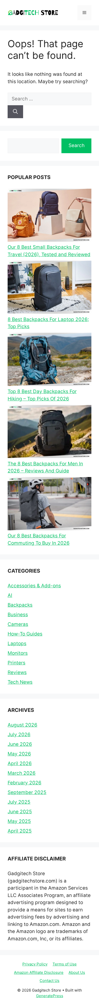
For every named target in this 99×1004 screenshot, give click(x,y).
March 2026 (22, 773)
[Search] (15, 111)
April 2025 (20, 831)
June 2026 (20, 744)
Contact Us (49, 980)
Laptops (17, 643)
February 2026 (24, 783)
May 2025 (19, 821)
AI (10, 595)
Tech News (20, 682)
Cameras (18, 624)
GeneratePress (49, 995)
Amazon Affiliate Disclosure (38, 972)
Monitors (18, 653)
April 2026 (20, 763)
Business (18, 615)
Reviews (17, 672)
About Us (77, 972)
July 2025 (19, 802)
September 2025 (27, 792)
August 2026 (22, 725)
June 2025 (20, 812)
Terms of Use (65, 964)
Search (77, 145)
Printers (16, 663)
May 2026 (19, 754)
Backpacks (20, 605)
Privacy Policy (34, 964)
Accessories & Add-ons (34, 586)
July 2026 (19, 734)
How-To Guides (25, 634)
